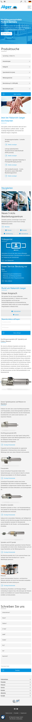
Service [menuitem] (3, 687)
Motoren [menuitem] (3, 685)
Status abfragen (17, 333)
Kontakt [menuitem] (3, 696)
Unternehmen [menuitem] (4, 679)
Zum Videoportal (9, 260)
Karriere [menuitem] (3, 690)
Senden (17, 670)
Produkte (24, 230)
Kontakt (16, 713)
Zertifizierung (9, 233)
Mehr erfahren (7, 33)
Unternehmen (17, 311)
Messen (9, 230)
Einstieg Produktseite (9, 445)
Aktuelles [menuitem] (3, 693)
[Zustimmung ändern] (3, 717)
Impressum (23, 713)
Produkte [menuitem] (3, 682)
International (24, 233)
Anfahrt (17, 315)
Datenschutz (9, 713)
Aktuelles (7, 227)
